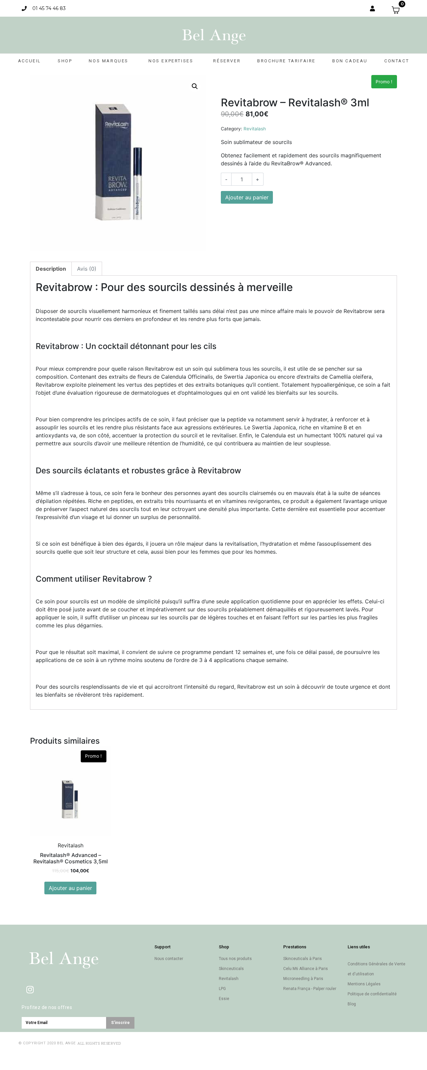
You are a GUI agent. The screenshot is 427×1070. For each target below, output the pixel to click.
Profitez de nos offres (47, 1007)
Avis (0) (86, 268)
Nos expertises (170, 60)
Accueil (29, 60)
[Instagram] (30, 989)
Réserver (227, 60)
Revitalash (255, 128)
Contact (396, 60)
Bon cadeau (350, 60)
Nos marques (108, 60)
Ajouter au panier (247, 197)
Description (51, 268)
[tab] (51, 269)
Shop (65, 60)
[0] (398, 10)
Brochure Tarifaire (286, 60)
